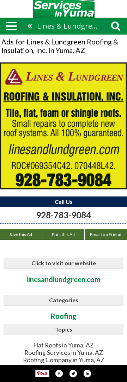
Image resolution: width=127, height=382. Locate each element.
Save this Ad (21, 234)
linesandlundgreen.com (63, 279)
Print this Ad (63, 234)
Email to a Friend (105, 234)
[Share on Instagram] (87, 373)
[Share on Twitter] (73, 373)
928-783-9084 (63, 215)
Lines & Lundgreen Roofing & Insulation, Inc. (70, 26)
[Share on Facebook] (59, 373)
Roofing (63, 316)
